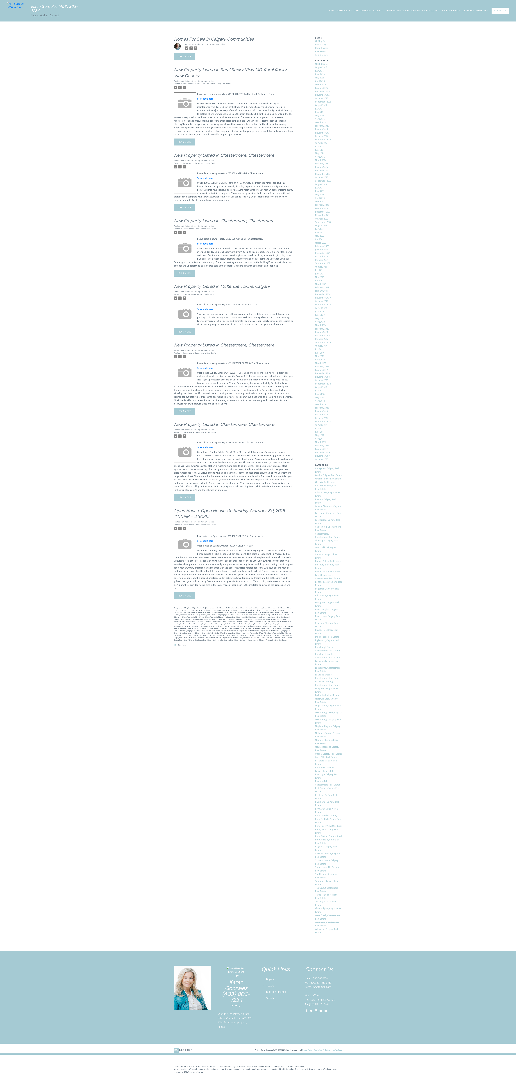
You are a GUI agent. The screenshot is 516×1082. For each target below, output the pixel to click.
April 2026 (320, 81)
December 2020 (323, 294)
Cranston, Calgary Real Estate (283, 612)
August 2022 (321, 225)
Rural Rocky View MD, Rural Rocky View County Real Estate (207, 84)
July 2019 (319, 349)
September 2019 (323, 342)
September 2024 (323, 139)
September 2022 (323, 222)
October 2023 (321, 177)
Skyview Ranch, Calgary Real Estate (269, 635)
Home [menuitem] (331, 10)
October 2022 (321, 219)
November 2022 (323, 215)
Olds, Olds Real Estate (236, 628)
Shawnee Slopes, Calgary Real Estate (243, 635)
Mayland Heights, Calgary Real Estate (237, 626)
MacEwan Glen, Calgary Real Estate (250, 624)
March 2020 (321, 325)
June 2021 (319, 273)
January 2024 (321, 167)
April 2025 (320, 119)
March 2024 (321, 160)
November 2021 (322, 256)
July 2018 (319, 390)
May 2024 (319, 153)
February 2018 (322, 408)
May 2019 (319, 356)
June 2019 (320, 353)
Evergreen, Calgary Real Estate (230, 617)
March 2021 (320, 284)
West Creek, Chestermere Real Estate (226, 640)
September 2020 (323, 304)
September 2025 (323, 101)
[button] (500, 11)
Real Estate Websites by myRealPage (328, 1050)
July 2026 (319, 71)
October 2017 (321, 418)
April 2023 (320, 198)
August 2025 (321, 105)
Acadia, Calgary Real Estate (215, 608)
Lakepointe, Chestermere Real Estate (241, 622)
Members (481, 10)
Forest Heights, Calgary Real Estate (254, 617)
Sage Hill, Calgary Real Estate (219, 635)
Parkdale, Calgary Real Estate (256, 628)
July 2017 (319, 428)
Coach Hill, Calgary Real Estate (261, 612)
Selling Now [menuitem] (343, 10)
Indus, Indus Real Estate (226, 619)
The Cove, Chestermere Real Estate (248, 638)
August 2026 (321, 67)
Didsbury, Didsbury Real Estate (204, 615)
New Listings (321, 44)
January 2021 (321, 291)
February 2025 (322, 126)
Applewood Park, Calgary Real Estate (273, 608)
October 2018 (321, 380)
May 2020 (319, 318)
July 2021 (319, 270)
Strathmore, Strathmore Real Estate (201, 638)
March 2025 (320, 122)
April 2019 (320, 359)
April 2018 (320, 401)
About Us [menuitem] (467, 10)
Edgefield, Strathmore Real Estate (279, 615)
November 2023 (323, 174)
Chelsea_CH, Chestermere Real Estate (187, 612)
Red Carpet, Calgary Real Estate (241, 631)
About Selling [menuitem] (430, 10)
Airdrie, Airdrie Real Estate (235, 608)
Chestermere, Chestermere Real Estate (199, 163)
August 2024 (321, 143)
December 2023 (322, 170)
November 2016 (323, 456)
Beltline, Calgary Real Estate (202, 610)
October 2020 (321, 301)
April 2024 (320, 157)
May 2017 (319, 435)
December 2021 (322, 253)
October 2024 (321, 136)
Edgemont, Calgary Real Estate (184, 617)
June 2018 (320, 394)
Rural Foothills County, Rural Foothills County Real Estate (221, 633)
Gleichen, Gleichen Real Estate (184, 619)
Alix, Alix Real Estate (253, 608)
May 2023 (319, 194)
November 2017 (322, 414)
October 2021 (321, 260)
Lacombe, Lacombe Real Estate (216, 622)
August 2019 (321, 346)
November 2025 (323, 95)
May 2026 (319, 77)
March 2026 (321, 84)
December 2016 (322, 452)
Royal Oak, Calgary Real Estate (190, 633)
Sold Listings (321, 55)
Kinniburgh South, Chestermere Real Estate (189, 622)
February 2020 (322, 329)
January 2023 (321, 208)
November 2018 (323, 377)
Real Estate (320, 51)
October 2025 (321, 98)
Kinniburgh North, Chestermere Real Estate (273, 619)
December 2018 (322, 373)
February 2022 (322, 246)
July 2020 (319, 311)
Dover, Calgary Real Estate (225, 615)
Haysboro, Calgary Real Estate (206, 619)
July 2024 (319, 146)
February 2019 (322, 366)
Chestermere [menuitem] (361, 10)
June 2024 (320, 150)
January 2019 (321, 370)
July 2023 (319, 187)
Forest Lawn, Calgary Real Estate (278, 617)
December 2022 (322, 212)
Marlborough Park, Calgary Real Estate (187, 626)
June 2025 (320, 112)
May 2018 (319, 397)
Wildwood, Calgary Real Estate (276, 640)
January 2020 (321, 332)
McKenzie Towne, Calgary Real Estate (198, 294)
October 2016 (321, 459)
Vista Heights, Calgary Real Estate (200, 640)
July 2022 (319, 229)
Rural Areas (392, 10)
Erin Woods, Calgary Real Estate (207, 617)
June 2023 (320, 191)
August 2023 (321, 184)
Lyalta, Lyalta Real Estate (229, 624)
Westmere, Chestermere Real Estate (252, 640)
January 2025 (321, 129)
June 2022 (320, 232)
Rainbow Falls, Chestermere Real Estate (215, 631)
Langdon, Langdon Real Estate (209, 624)
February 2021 (322, 287)
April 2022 (320, 239)
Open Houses (321, 48)
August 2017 (321, 425)
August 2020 (321, 308)
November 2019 (323, 335)
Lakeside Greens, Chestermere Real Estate (269, 622)
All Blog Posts (321, 41)
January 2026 (321, 88)
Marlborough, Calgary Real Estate (212, 626)
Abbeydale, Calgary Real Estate (194, 608)
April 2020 (320, 322)
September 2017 (323, 421)
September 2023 (323, 181)
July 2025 (319, 108)
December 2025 (322, 91)
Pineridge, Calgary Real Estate (190, 631)
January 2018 (321, 411)
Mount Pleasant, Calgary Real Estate (195, 628)
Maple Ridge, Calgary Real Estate (275, 624)
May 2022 (319, 236)
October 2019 (321, 339)
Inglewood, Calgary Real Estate (246, 619)
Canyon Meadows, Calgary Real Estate (226, 610)
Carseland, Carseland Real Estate (251, 610)
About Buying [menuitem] (410, 10)
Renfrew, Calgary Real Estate (263, 631)
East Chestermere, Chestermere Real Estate (251, 615)
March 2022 (320, 243)
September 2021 (323, 263)
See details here (205, 99)
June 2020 (320, 315)
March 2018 (320, 404)
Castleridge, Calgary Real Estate (275, 610)
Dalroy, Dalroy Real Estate (184, 615)
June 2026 (320, 74)
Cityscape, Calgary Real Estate (240, 612)
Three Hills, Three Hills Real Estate (273, 638)
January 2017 (321, 449)
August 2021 (321, 267)
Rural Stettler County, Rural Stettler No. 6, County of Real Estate (328, 839)
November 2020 (323, 297)
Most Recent (321, 64)
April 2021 (320, 280)
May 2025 (319, 115)
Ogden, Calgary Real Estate (218, 628)
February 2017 (322, 445)
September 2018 (323, 383)
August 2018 (321, 387)
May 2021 (319, 277)
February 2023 (322, 205)
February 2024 (322, 163)
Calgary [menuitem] (377, 10)
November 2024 (323, 133)
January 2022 (321, 249)
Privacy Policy (307, 1050)
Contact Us (500, 10)
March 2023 (320, 201)
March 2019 (320, 363)
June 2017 (319, 432)
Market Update (450, 10)
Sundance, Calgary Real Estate (224, 638)
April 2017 (320, 439)
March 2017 (320, 442)
